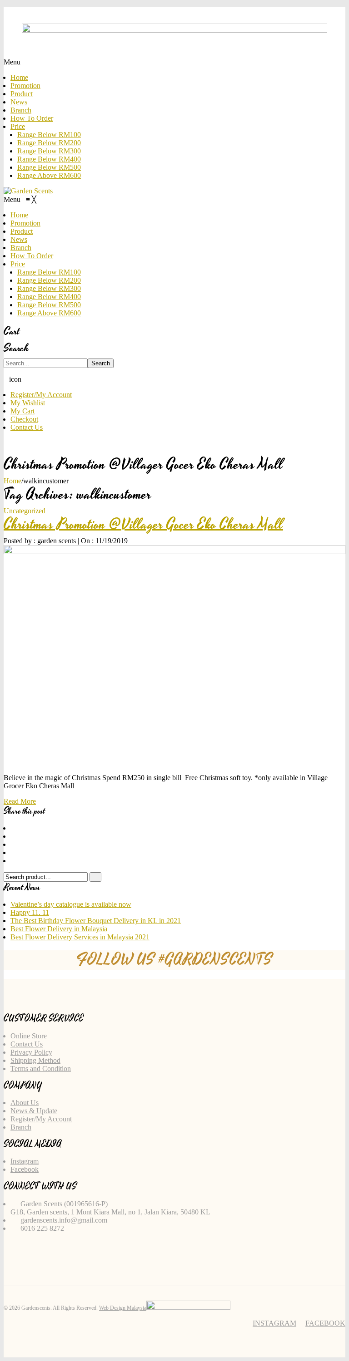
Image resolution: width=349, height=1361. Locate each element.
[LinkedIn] (13, 861)
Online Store (28, 1036)
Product (21, 94)
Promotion (25, 85)
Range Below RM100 (49, 134)
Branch (20, 110)
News (18, 102)
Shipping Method (35, 1060)
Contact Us (26, 427)
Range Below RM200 (49, 143)
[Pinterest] (13, 844)
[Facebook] (13, 828)
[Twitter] (13, 836)
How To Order (31, 118)
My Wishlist (27, 403)
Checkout (24, 419)
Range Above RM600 (49, 175)
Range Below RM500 (49, 167)
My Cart (22, 411)
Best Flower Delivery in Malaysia (58, 929)
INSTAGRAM (274, 1323)
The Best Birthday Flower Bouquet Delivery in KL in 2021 (95, 920)
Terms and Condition (40, 1068)
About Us (24, 1102)
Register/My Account (41, 394)
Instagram (24, 1161)
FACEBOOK (325, 1323)
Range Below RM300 (49, 151)
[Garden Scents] (28, 191)
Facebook (24, 1169)
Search (100, 363)
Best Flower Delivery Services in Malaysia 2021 (80, 937)
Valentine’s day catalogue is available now (70, 904)
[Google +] (13, 852)
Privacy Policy (31, 1052)
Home (19, 77)
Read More (20, 801)
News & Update (33, 1111)
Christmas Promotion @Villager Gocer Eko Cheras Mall (143, 525)
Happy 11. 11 (29, 912)
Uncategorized (24, 511)
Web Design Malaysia (122, 1308)
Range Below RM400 (49, 159)
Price (17, 126)
